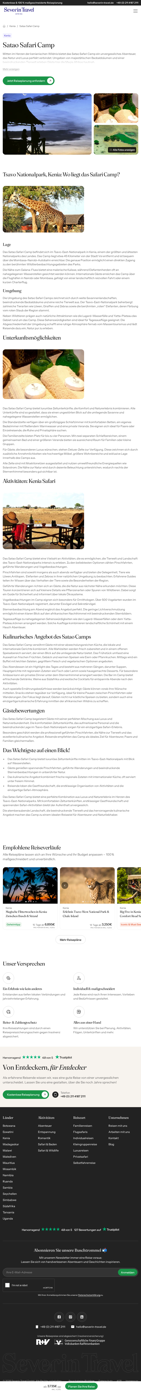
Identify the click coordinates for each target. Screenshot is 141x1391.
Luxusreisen (81, 1150)
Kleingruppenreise (85, 1144)
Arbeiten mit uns (119, 1132)
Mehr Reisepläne (70, 939)
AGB (119, 1380)
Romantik (44, 1138)
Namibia (8, 1175)
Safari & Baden (47, 1144)
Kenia (6, 1138)
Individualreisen (83, 1138)
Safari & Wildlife (48, 1150)
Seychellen (10, 1193)
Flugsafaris (80, 1132)
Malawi (7, 1150)
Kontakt (114, 1138)
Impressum (132, 1380)
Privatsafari (80, 1156)
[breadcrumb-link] (4, 26)
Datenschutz (105, 1380)
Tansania (8, 1212)
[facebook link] (59, 1317)
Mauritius (9, 1163)
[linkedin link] (82, 1317)
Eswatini (8, 1132)
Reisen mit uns (118, 1125)
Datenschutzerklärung (89, 1295)
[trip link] (30, 898)
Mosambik (9, 1169)
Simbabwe (9, 1200)
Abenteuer (45, 1125)
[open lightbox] (47, 124)
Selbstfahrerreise (84, 1163)
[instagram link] (70, 1317)
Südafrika (9, 1206)
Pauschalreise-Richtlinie (81, 1380)
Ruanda (8, 1181)
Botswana (9, 1125)
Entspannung (47, 1132)
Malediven (9, 1156)
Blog (111, 1144)
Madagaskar (11, 1144)
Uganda (8, 1218)
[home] (65, 11)
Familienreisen (82, 1125)
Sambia (8, 1187)
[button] (134, 11)
